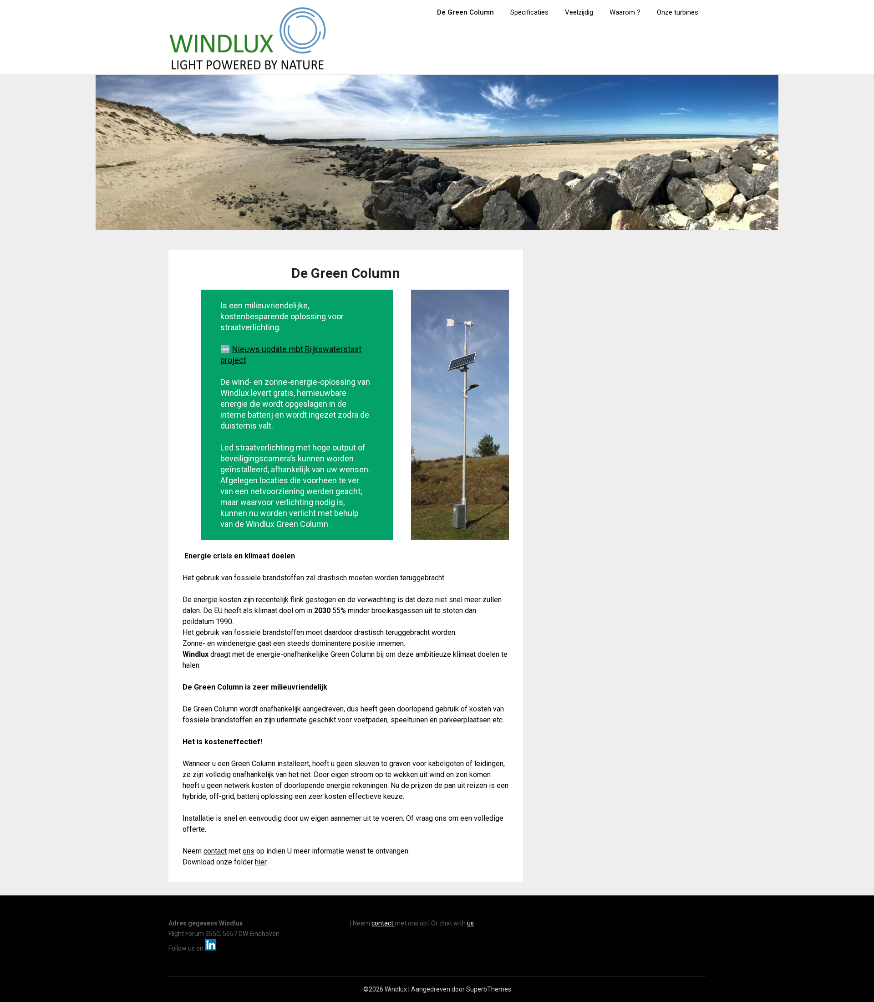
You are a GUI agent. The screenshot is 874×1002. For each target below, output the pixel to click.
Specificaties (529, 12)
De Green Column (465, 12)
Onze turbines (677, 12)
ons (248, 851)
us (470, 923)
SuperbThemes (488, 989)
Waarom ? (625, 12)
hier (260, 862)
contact (215, 851)
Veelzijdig (579, 12)
